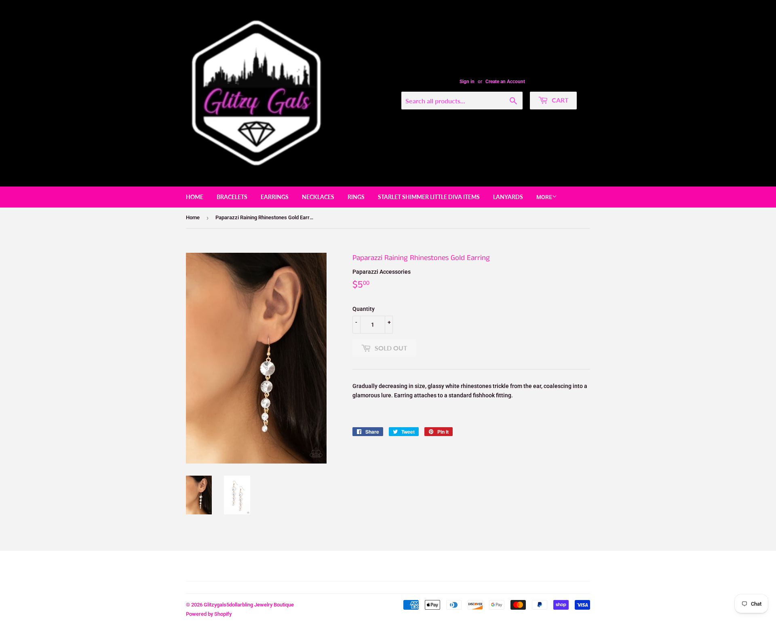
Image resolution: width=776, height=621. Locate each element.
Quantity (363, 309)
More (544, 197)
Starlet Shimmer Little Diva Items (429, 196)
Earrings (275, 196)
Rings (356, 196)
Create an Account (505, 81)
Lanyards (508, 196)
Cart (559, 100)
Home (194, 196)
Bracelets (232, 196)
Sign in (467, 81)
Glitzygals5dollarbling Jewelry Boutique (249, 605)
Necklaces (318, 196)
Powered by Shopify (209, 614)
